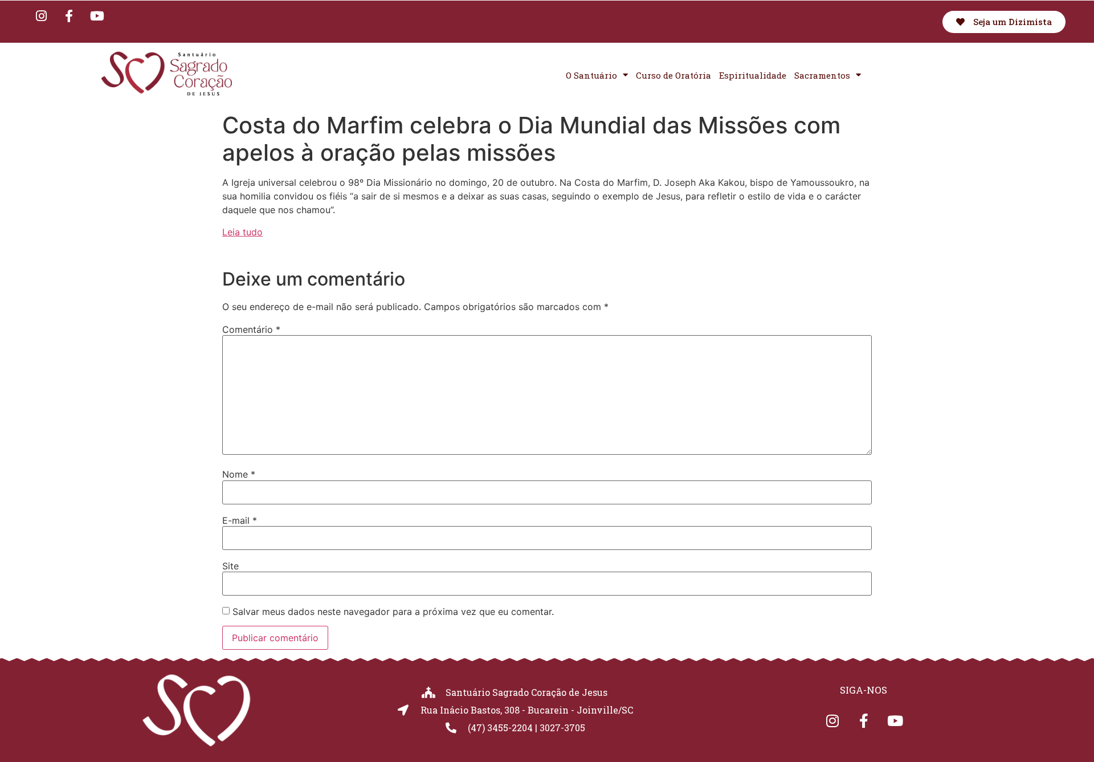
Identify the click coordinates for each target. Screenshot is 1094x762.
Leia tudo (242, 232)
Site (230, 566)
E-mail (239, 520)
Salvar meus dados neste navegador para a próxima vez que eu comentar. (393, 611)
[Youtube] (96, 15)
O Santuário (591, 75)
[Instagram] (41, 15)
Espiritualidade (752, 75)
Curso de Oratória (673, 75)
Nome (238, 474)
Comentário (251, 329)
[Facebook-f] (68, 15)
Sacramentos (822, 75)
